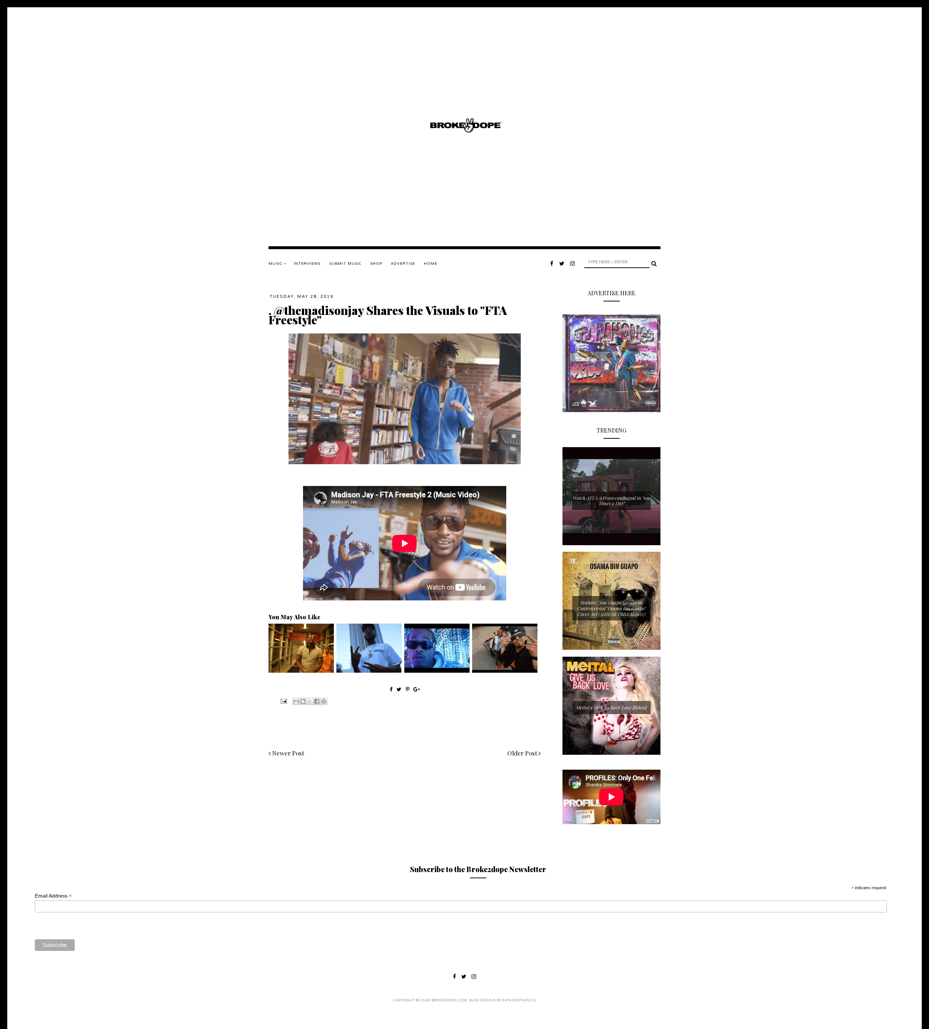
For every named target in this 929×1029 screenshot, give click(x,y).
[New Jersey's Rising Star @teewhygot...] (504, 671)
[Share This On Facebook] (391, 689)
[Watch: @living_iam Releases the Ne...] (301, 671)
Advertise (403, 264)
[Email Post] (283, 700)
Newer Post (287, 753)
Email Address (53, 895)
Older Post (523, 753)
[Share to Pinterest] (323, 701)
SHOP (376, 264)
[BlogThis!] (303, 701)
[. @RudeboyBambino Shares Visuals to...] (369, 671)
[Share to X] (310, 701)
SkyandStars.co (519, 1000)
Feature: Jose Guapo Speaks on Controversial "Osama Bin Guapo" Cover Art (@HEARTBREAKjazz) (611, 608)
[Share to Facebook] (316, 701)
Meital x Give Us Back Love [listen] (611, 707)
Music (276, 264)
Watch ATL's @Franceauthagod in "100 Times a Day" (611, 501)
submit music (345, 264)
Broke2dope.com (449, 1000)
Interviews (307, 264)
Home (430, 264)
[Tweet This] (400, 689)
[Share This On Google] (416, 689)
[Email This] (296, 701)
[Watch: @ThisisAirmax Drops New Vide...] (437, 671)
